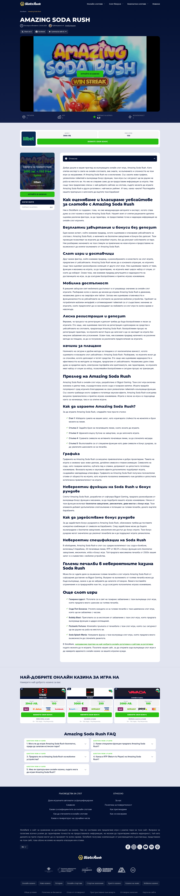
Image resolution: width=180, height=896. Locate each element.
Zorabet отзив (90, 719)
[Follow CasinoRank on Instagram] (133, 846)
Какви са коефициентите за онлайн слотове (70, 809)
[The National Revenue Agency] (49, 870)
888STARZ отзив (42, 719)
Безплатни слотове (136, 4)
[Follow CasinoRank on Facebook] (127, 846)
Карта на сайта (149, 892)
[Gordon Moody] (105, 870)
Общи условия (30, 892)
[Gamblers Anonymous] (122, 870)
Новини (156, 4)
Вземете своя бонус (98, 141)
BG (23, 847)
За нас (118, 800)
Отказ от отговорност (76, 892)
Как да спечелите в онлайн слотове (70, 813)
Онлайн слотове (95, 4)
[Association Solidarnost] (86, 870)
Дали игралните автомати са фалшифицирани (70, 800)
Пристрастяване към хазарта (102, 892)
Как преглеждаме (118, 809)
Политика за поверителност (118, 805)
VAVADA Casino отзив (137, 719)
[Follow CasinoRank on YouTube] (145, 846)
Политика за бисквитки (52, 892)
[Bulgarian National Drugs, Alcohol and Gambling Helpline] (67, 870)
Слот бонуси (115, 4)
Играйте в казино (90, 74)
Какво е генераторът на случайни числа (70, 818)
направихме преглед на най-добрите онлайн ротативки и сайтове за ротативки (114, 644)
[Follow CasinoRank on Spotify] (151, 846)
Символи (70, 805)
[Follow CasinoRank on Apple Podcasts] (157, 846)
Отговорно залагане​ (129, 892)
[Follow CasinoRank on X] (139, 846)
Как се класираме (118, 813)
